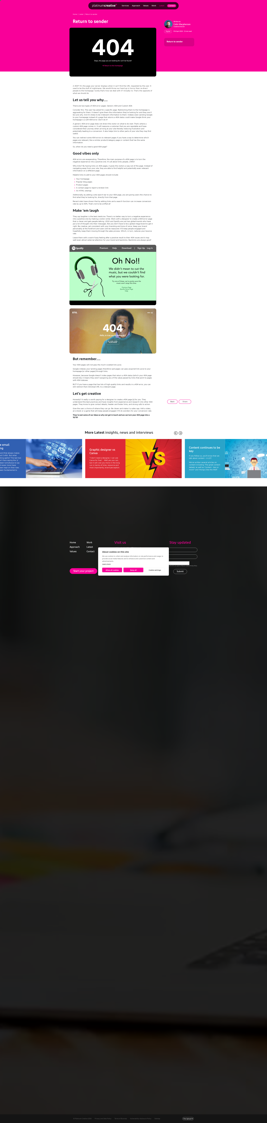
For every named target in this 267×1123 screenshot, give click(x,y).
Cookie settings (155, 570)
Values (146, 6)
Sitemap (157, 1118)
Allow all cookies (112, 570)
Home (75, 14)
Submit (180, 571)
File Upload (187, 1119)
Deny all (133, 570)
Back (172, 402)
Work (154, 6)
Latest (161, 6)
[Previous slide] (176, 433)
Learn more (106, 564)
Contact (171, 6)
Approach (136, 6)
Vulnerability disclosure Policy (140, 1118)
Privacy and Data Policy (103, 1118)
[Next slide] (180, 433)
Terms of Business (121, 1118)
